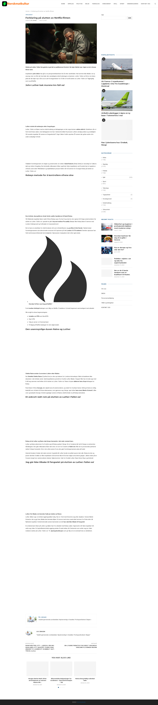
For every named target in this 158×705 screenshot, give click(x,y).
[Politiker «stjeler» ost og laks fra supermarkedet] (106, 261)
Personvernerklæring (107, 298)
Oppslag (71, 3)
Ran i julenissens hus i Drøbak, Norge (114, 144)
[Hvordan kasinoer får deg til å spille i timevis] (106, 238)
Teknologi (96, 3)
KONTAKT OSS (145, 3)
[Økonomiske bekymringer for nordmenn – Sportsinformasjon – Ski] (61, 668)
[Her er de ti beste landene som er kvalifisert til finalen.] (106, 273)
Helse (87, 3)
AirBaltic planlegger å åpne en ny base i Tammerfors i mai (115, 114)
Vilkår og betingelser (107, 303)
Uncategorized (117, 199)
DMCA (103, 293)
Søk (102, 15)
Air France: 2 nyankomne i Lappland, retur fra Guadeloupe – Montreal (115, 83)
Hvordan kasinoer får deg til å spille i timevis (122, 238)
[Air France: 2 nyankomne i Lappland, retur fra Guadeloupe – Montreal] (116, 69)
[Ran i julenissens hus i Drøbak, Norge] (116, 130)
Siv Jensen (34, 20)
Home (63, 3)
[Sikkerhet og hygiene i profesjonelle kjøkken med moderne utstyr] (106, 226)
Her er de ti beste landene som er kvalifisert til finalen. (122, 272)
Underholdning (132, 3)
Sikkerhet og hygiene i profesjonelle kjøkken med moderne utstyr (123, 226)
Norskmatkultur (81, 702)
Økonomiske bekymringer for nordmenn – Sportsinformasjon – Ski (61, 680)
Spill (115, 3)
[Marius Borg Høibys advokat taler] (85, 668)
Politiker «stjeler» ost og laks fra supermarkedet (122, 261)
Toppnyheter (117, 195)
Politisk (79, 3)
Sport (122, 3)
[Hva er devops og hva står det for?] (106, 250)
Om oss (103, 289)
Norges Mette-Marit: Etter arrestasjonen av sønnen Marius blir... (37, 680)
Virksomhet (106, 3)
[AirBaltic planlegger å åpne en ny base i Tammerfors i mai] (116, 100)
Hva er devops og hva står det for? (122, 248)
